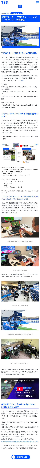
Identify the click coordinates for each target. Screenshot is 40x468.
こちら (21, 80)
